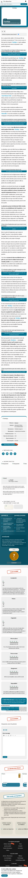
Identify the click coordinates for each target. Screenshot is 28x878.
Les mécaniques (7, 858)
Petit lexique (20, 858)
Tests (20, 843)
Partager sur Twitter (7, 453)
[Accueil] (7, 1)
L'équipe (22, 865)
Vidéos (7, 850)
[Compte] (25, 1)
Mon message (6, 733)
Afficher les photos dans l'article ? (9, 34)
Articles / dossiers (9, 843)
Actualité (20, 846)
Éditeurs (20, 855)
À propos (8, 865)
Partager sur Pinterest (15, 453)
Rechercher (24, 4)
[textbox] (14, 746)
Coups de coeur (7, 860)
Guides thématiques (7, 848)
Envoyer (5, 756)
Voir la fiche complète (11, 444)
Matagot (16, 423)
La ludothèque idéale (20, 860)
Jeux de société (7, 846)
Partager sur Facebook (3, 453)
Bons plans (20, 848)
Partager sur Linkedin (11, 453)
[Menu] (2, 2)
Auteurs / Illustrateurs (7, 855)
